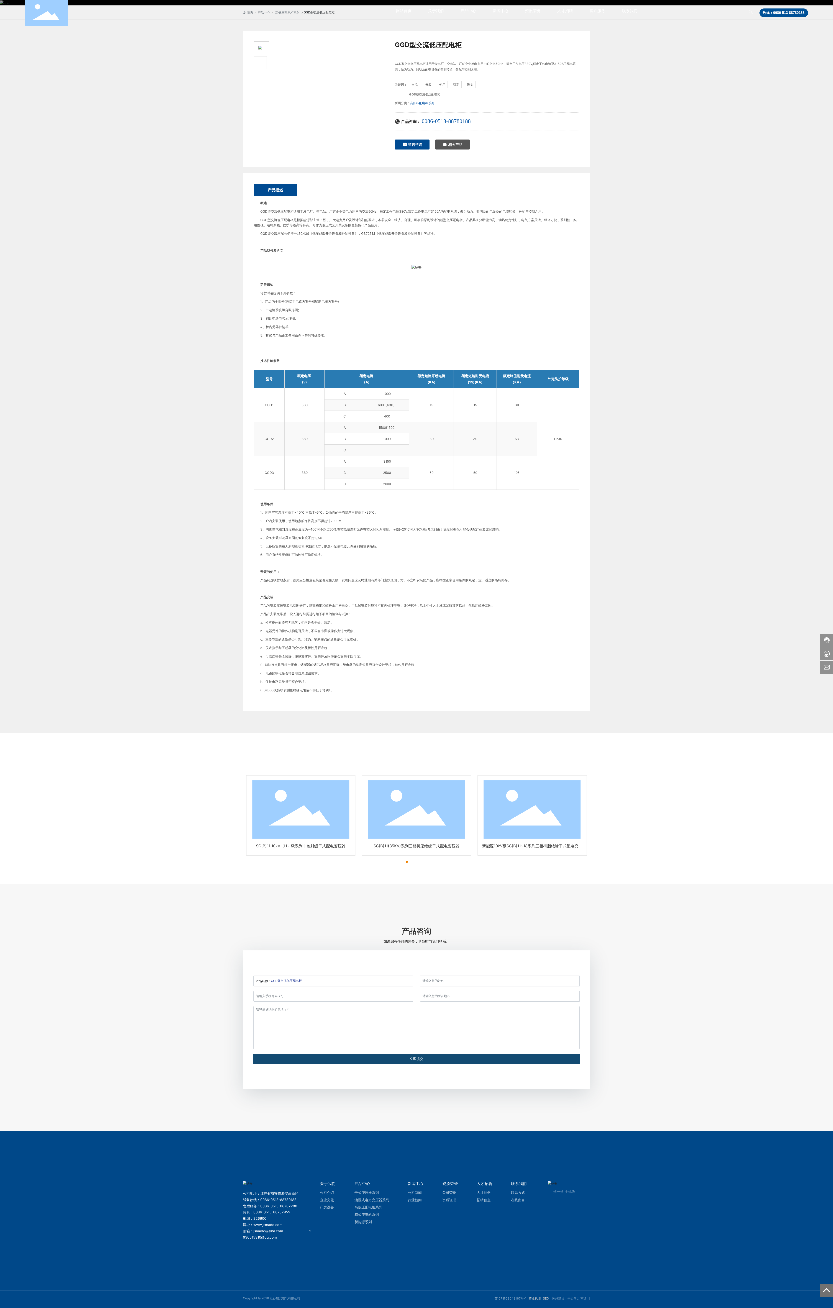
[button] (399, 862)
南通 (583, 1298)
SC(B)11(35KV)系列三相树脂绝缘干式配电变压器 (416, 846)
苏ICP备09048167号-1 (510, 1298)
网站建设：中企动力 (566, 1298)
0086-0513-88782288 (278, 1206)
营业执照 (535, 1298)
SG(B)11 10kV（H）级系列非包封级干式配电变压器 (301, 846)
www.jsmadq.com (267, 1225)
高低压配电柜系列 (422, 103)
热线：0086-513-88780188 (784, 13)
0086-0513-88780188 (446, 121)
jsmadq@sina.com (268, 1231)
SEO (546, 1298)
